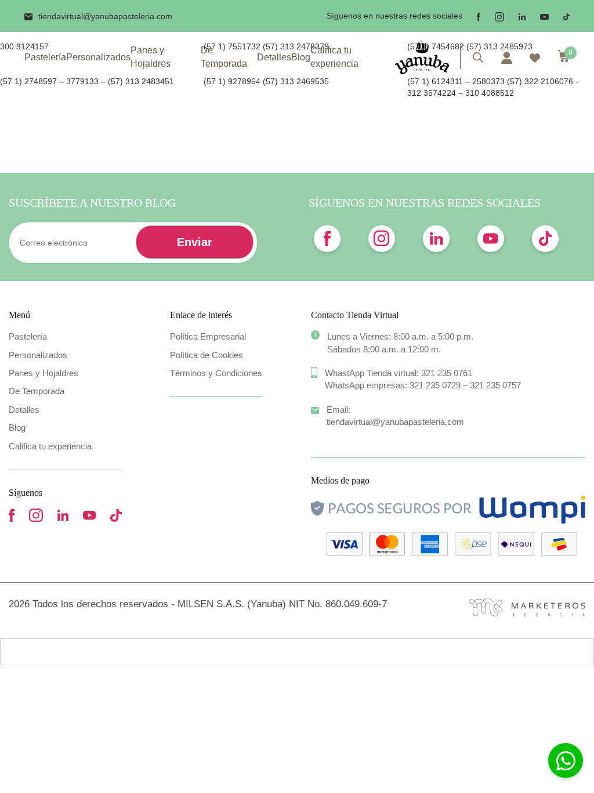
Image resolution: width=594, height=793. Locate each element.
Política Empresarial (208, 336)
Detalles (274, 57)
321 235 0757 (495, 385)
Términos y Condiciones (216, 373)
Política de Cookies (206, 355)
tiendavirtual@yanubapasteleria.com (105, 16)
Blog (300, 57)
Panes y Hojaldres (151, 57)
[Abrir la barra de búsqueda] (478, 57)
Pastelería (45, 57)
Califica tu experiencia (334, 57)
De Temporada (224, 57)
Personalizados (98, 57)
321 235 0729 (435, 385)
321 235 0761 (446, 373)
